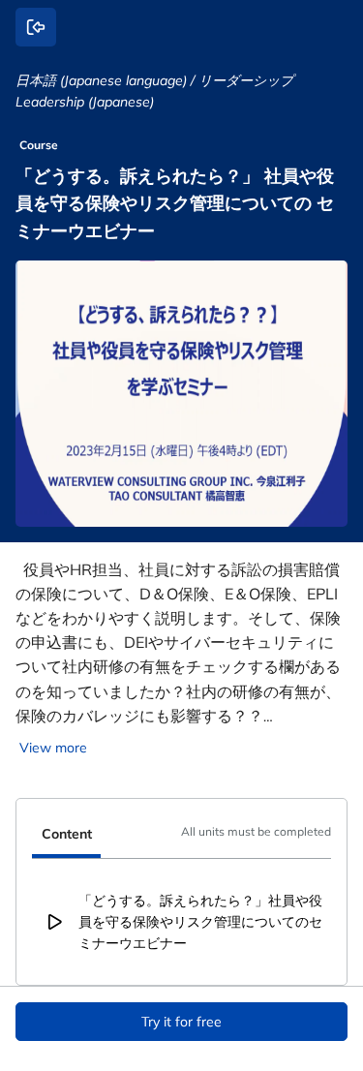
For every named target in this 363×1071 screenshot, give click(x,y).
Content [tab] (67, 833)
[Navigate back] (35, 27)
